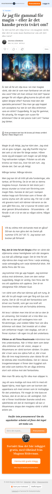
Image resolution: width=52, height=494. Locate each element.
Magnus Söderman (15, 41)
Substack (15, 491)
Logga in (46, 3)
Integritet (27, 482)
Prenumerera (34, 3)
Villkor (34, 482)
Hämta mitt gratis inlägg (26, 461)
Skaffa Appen (36, 487)
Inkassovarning (42, 482)
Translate (8, 11)
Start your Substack (20, 487)
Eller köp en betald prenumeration (26, 468)
